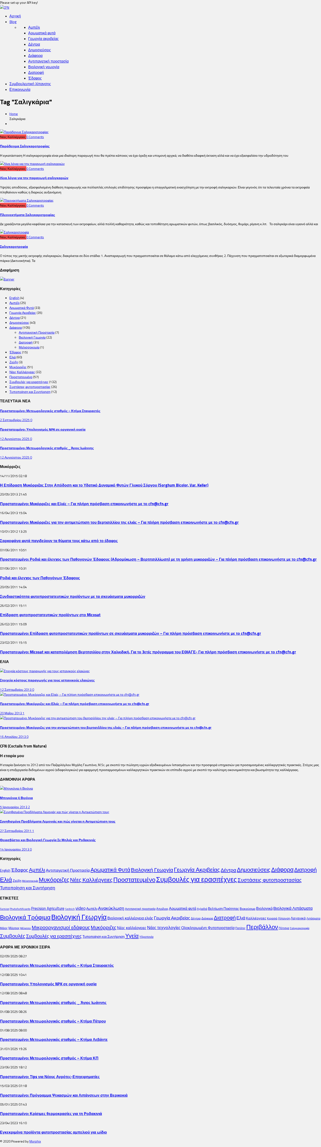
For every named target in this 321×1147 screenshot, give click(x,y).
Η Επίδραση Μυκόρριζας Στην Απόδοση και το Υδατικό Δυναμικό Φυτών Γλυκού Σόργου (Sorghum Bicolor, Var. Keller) (104, 485)
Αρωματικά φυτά (41, 33)
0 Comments (35, 136)
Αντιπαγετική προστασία (48, 61)
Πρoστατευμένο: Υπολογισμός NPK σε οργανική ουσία (43, 429)
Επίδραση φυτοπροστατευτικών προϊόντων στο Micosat (50, 615)
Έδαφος (35, 78)
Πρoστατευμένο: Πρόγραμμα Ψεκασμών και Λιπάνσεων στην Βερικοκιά (64, 1095)
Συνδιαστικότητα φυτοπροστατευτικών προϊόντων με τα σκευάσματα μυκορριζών (72, 596)
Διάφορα (35, 55)
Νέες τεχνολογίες (163, 927)
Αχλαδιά (202, 909)
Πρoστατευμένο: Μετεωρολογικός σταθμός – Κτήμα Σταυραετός (50, 410)
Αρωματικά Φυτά (21, 307)
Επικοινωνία (19, 89)
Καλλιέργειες (256, 918)
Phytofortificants (20, 909)
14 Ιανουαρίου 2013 (15, 849)
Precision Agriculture (47, 908)
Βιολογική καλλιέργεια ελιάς (130, 918)
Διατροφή (36, 72)
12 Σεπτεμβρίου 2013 (16, 689)
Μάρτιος (14, 928)
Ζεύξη (13, 362)
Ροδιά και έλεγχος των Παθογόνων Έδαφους (40, 578)
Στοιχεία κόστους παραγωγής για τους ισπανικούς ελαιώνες (47, 680)
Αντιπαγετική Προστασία (37, 332)
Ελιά (12, 357)
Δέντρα (34, 44)
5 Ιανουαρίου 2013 (14, 806)
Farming (4, 909)
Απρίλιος (162, 908)
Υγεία (132, 935)
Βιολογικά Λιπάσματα (293, 908)
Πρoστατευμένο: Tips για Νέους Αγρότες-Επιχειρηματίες (50, 1076)
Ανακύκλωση (111, 908)
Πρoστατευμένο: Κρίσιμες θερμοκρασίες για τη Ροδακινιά (51, 1113)
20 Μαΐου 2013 (11, 713)
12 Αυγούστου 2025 (15, 438)
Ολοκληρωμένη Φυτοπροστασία (208, 928)
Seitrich (70, 909)
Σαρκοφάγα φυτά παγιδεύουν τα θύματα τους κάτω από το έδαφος (59, 541)
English (14, 297)
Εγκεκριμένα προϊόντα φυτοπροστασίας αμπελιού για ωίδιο (53, 1132)
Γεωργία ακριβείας (43, 38)
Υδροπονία (146, 937)
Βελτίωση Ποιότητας (223, 908)
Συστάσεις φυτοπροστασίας (30, 386)
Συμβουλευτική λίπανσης (30, 84)
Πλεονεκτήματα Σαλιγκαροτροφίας (27, 214)
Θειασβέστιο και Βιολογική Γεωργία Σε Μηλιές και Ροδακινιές (48, 839)
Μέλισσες (25, 928)
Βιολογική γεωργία (43, 67)
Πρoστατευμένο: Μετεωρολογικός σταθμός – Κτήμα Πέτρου (53, 1021)
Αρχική (15, 16)
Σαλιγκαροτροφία (14, 246)
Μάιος (4, 928)
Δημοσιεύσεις (39, 50)
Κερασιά (272, 918)
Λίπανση (284, 918)
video (80, 908)
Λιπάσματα (313, 918)
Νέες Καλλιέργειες (22, 371)
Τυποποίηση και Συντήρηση (30, 391)
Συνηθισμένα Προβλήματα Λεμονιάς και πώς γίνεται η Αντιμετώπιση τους (57, 821)
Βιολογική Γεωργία (32, 337)
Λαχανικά (298, 918)
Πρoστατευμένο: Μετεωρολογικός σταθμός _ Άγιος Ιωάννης (47, 447)
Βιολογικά (264, 908)
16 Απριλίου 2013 (13, 736)
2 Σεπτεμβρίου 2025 (15, 419)
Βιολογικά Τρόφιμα (25, 917)
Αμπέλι (34, 27)
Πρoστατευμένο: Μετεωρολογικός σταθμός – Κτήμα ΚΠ (49, 1058)
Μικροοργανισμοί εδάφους (61, 927)
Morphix (35, 1141)
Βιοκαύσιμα (247, 908)
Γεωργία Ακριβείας (22, 312)
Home (13, 113)
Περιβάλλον (262, 926)
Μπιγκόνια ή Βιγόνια (16, 797)
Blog (13, 21)
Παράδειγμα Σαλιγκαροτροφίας (25, 146)
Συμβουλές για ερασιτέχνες (28, 381)
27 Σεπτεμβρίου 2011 (16, 830)
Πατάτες (240, 928)
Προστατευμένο (20, 376)
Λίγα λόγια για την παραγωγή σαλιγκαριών (34, 177)
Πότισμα (284, 928)
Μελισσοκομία (29, 347)
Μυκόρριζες (18, 366)
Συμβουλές (12, 936)
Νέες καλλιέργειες (131, 928)
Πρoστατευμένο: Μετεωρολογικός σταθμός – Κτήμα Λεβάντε (54, 1039)
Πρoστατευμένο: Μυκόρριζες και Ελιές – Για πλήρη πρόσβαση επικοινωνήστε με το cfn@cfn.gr (84, 504)
